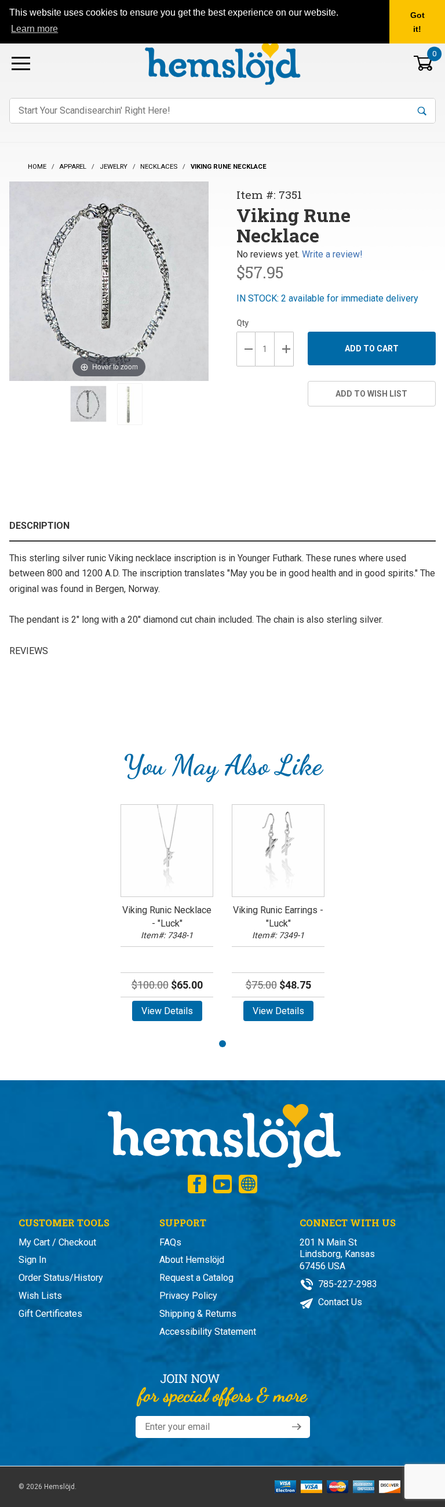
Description (39, 525)
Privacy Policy (188, 1295)
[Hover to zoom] (109, 280)
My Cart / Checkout (57, 1242)
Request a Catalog (196, 1277)
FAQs (170, 1242)
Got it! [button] (417, 22)
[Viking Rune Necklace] (88, 404)
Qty (242, 323)
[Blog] (248, 1184)
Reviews (28, 650)
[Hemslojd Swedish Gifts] (222, 62)
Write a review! (332, 254)
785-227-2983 (346, 1284)
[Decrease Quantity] (246, 349)
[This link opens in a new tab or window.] (197, 1184)
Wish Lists (40, 1295)
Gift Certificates (50, 1313)
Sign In (32, 1259)
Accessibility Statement (207, 1331)
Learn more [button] (34, 29)
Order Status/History (61, 1277)
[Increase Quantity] (284, 349)
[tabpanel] (166, 916)
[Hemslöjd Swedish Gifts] (222, 1134)
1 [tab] (222, 1043)
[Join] (296, 1427)
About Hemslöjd (191, 1259)
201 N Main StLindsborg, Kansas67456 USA (337, 1254)
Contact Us (339, 1302)
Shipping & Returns (197, 1313)
